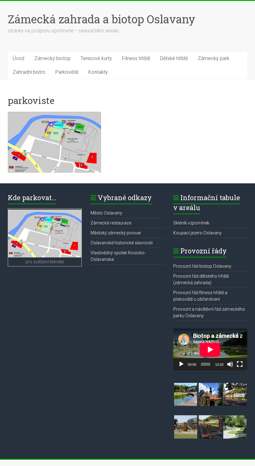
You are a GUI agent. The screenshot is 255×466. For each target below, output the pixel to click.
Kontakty (98, 72)
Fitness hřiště (136, 58)
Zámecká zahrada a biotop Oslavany (101, 19)
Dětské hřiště (174, 58)
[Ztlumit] (230, 364)
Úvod (18, 58)
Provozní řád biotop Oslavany (202, 266)
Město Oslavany (106, 212)
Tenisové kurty (96, 58)
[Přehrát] (181, 364)
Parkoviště (66, 72)
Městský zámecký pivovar (115, 232)
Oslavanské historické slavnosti (121, 242)
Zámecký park (214, 58)
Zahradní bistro (29, 72)
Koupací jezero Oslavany (197, 232)
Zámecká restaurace (110, 222)
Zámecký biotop (52, 58)
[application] (210, 349)
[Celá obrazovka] (240, 364)
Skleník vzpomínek (191, 222)
